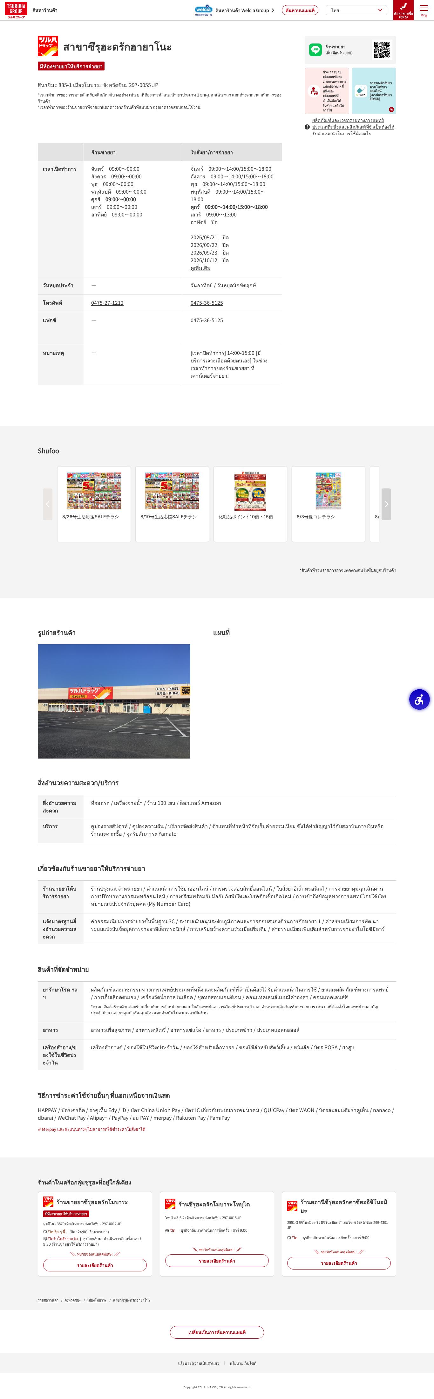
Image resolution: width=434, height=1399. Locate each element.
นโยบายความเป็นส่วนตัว (198, 1363)
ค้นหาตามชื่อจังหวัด (403, 15)
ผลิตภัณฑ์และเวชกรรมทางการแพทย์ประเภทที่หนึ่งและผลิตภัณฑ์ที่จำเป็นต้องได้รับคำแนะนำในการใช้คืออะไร (353, 126)
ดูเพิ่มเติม (201, 267)
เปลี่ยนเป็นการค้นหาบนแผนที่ (217, 1332)
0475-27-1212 (107, 302)
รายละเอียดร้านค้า (95, 1265)
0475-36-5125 (207, 302)
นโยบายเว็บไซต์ (243, 1363)
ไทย (335, 10)
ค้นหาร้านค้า (45, 10)
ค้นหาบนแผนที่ (300, 10)
